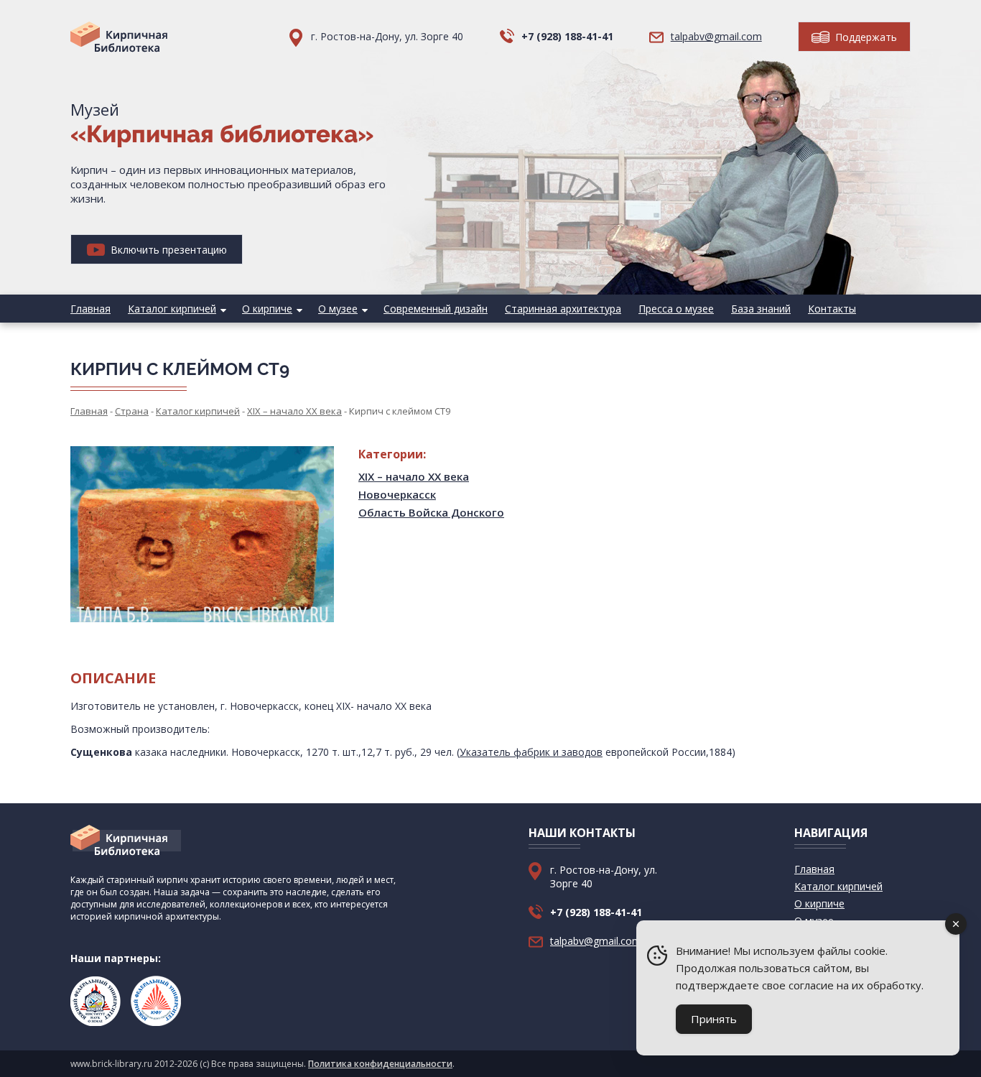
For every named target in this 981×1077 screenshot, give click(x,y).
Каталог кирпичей (172, 308)
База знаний (761, 308)
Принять (714, 1019)
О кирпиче (267, 308)
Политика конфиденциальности (380, 1064)
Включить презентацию (167, 249)
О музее (338, 308)
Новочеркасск (397, 494)
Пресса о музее (676, 308)
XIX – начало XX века (413, 476)
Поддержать (864, 37)
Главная (90, 308)
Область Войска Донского (431, 512)
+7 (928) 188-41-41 (567, 36)
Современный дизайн (435, 308)
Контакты (832, 308)
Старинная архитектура (563, 308)
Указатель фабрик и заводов (531, 752)
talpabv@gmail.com (716, 36)
